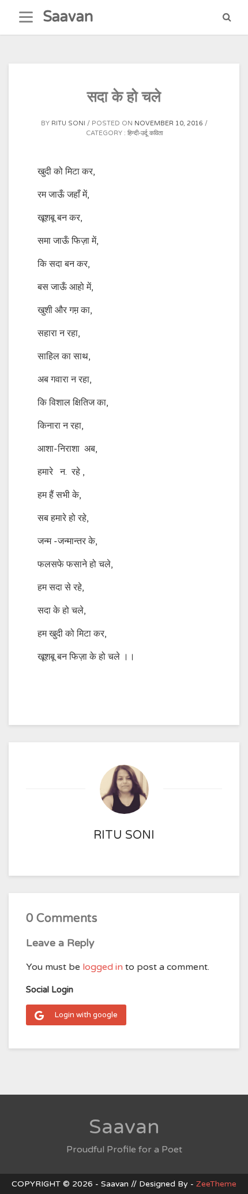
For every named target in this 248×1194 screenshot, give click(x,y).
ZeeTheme (216, 1184)
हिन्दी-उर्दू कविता (145, 133)
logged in (102, 967)
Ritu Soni (68, 123)
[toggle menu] (26, 17)
